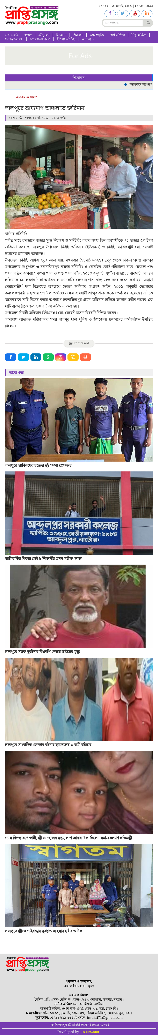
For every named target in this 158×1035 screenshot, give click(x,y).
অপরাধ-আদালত (40, 39)
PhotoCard (81, 343)
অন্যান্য (87, 39)
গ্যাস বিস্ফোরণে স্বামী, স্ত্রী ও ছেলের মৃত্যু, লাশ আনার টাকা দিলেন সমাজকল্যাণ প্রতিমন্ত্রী (68, 838)
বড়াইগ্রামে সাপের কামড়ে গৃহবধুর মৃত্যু (130, 84)
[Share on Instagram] (60, 357)
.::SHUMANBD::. (91, 1032)
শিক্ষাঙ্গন (78, 35)
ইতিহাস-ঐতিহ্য (66, 39)
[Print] (85, 357)
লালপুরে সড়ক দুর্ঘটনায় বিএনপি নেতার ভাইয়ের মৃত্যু (42, 651)
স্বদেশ (28, 35)
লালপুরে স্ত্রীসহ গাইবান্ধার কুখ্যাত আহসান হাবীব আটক (43, 931)
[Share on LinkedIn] (35, 357)
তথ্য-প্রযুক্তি (97, 35)
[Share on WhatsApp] (48, 357)
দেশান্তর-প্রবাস (14, 39)
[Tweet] (23, 357)
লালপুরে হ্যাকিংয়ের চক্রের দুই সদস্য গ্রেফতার (38, 465)
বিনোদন (61, 35)
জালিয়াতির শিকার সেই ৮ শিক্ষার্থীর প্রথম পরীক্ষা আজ (43, 558)
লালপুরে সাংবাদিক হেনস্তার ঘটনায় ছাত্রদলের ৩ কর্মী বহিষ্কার (48, 745)
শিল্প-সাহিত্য (138, 35)
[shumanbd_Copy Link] (73, 357)
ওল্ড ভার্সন (11, 35)
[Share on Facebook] (10, 357)
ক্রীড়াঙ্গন (44, 35)
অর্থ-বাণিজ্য (117, 35)
